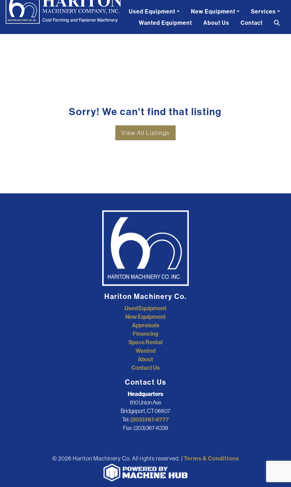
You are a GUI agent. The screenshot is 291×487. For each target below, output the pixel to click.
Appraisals (145, 325)
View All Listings (145, 132)
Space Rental (145, 342)
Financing (145, 333)
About (145, 359)
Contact (252, 22)
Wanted (145, 350)
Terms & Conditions (211, 458)
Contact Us (145, 367)
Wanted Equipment (165, 22)
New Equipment (213, 11)
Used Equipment (152, 11)
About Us (216, 22)
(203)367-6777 (149, 419)
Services (263, 11)
